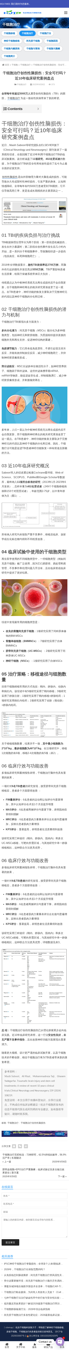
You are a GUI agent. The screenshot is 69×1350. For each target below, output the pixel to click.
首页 (7, 65)
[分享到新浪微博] (26, 1146)
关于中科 (20, 1347)
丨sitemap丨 (9, 1327)
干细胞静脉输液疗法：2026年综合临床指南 (27, 1309)
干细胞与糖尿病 (12, 48)
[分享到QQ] (14, 1146)
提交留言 (10, 1242)
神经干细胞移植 (12, 41)
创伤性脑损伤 (9, 177)
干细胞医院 (52, 41)
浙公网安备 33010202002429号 (43, 1336)
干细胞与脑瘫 (53, 48)
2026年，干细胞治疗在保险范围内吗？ (24, 1269)
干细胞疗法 (45, 33)
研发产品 (48, 1347)
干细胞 (15, 65)
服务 (34, 1347)
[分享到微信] (20, 1146)
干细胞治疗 (27, 33)
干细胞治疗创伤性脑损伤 (32, 123)
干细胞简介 (9, 56)
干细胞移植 (9, 33)
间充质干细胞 (33, 41)
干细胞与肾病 (33, 48)
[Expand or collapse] (38, 108)
